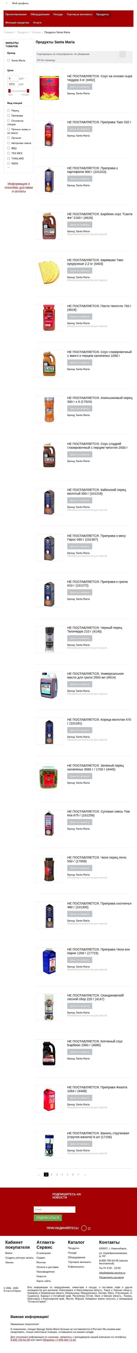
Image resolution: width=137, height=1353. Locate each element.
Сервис (41, 1257)
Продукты (102, 14)
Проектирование (16, 14)
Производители (46, 1271)
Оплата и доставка (48, 1267)
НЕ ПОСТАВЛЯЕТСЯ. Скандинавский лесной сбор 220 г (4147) (95, 997)
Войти (8, 1253)
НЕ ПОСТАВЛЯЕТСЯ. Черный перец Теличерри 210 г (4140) (94, 629)
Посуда (58, 14)
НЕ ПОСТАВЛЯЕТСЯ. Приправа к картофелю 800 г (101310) (92, 170)
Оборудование (40, 14)
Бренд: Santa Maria (78, 93)
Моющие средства (17, 22)
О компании (44, 1253)
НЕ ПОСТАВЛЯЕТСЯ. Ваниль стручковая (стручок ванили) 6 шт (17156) (98, 1135)
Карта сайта (44, 1281)
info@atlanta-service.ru (112, 1272)
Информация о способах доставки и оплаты (19, 187)
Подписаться (48, 1217)
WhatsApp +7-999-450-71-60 (59, 1339)
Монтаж (41, 1262)
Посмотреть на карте (111, 1277)
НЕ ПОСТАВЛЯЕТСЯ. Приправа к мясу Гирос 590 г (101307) (96, 537)
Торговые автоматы (79, 14)
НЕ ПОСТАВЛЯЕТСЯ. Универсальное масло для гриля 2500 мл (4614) (95, 675)
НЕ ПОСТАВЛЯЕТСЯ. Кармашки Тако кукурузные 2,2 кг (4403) (95, 262)
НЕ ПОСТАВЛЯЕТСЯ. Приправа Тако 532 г (99, 122)
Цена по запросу (80, 86)
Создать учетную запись (19, 1257)
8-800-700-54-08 (108, 1260)
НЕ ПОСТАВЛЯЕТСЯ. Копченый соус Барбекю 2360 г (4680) (95, 1043)
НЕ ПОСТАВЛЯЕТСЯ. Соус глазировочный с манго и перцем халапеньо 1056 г (99, 353)
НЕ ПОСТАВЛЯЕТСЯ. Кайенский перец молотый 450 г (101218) (96, 491)
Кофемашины (76, 1266)
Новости (41, 1276)
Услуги (37, 22)
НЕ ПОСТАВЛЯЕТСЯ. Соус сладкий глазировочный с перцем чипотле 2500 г (97, 445)
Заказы (9, 1262)
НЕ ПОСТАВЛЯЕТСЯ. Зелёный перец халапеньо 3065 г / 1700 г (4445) (95, 767)
